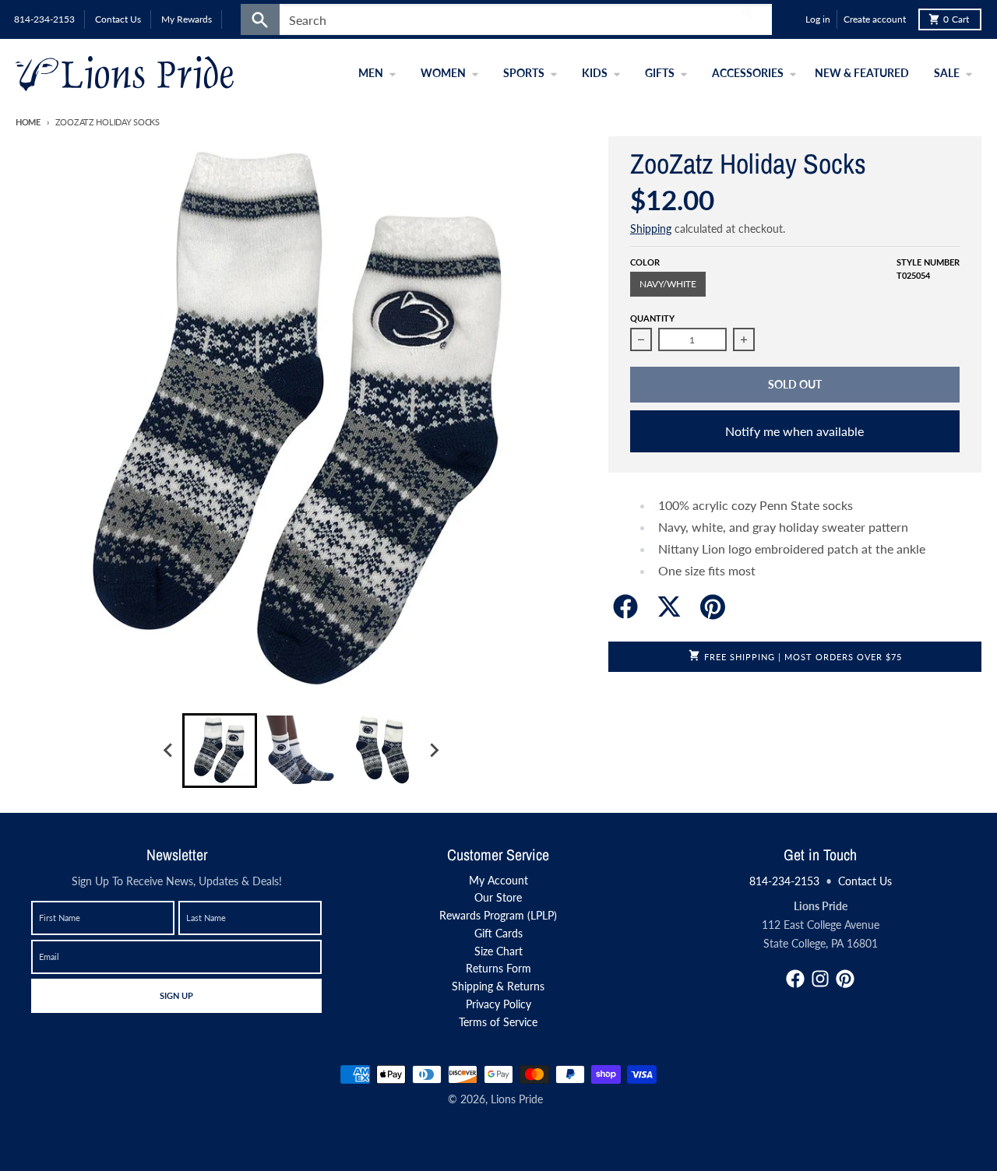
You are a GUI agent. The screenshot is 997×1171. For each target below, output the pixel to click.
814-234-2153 (784, 881)
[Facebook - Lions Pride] (795, 978)
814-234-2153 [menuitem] (44, 19)
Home (28, 122)
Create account (875, 19)
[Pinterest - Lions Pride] (845, 978)
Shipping (650, 228)
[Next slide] (433, 750)
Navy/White (667, 284)
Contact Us (865, 881)
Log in (817, 19)
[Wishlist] (789, 19)
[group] (219, 750)
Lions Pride (517, 1099)
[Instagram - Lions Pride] (820, 978)
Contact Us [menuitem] (118, 19)
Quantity (652, 318)
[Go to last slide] (168, 750)
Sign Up (176, 995)
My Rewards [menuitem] (186, 19)
